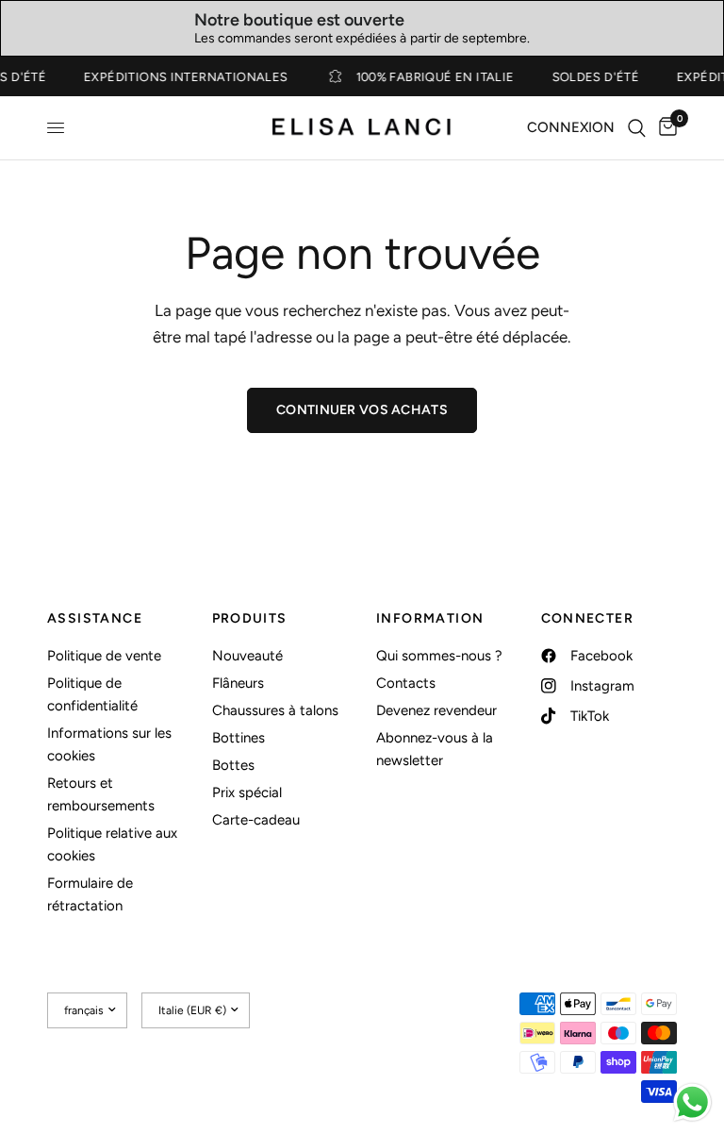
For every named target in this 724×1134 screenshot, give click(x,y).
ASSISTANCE (94, 618)
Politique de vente (104, 655)
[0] (664, 127)
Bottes (233, 765)
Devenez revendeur (436, 710)
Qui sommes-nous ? (439, 655)
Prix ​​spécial (247, 792)
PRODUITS (250, 618)
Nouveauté (247, 655)
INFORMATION (430, 618)
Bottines (238, 737)
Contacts (406, 683)
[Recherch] (636, 127)
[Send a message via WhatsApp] (692, 1102)
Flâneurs (238, 683)
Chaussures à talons (275, 710)
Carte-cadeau (256, 819)
